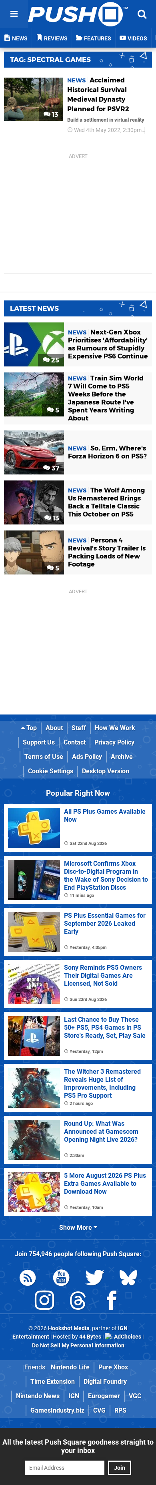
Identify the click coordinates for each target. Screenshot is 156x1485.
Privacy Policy (114, 742)
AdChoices (127, 1336)
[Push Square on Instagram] (44, 1302)
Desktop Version (105, 771)
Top (31, 728)
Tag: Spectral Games (50, 60)
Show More (76, 1227)
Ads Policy (87, 757)
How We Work (115, 728)
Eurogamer (104, 1396)
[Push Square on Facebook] (111, 1302)
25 (54, 360)
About (54, 728)
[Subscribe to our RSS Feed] (27, 1279)
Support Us (39, 742)
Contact (75, 742)
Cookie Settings (50, 771)
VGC (135, 1396)
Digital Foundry (105, 1381)
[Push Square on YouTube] (61, 1279)
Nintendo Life (70, 1367)
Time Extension (52, 1381)
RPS (120, 1410)
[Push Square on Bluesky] (128, 1279)
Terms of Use (43, 757)
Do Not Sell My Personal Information (78, 1345)
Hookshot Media (69, 1328)
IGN (73, 1396)
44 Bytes (90, 1336)
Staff (79, 728)
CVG (99, 1410)
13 (54, 114)
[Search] (142, 14)
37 (54, 468)
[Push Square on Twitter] (95, 1279)
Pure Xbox (113, 1367)
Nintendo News (38, 1396)
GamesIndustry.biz (57, 1410)
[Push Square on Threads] (78, 1302)
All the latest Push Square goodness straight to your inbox (78, 1446)
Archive (122, 757)
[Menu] (14, 14)
